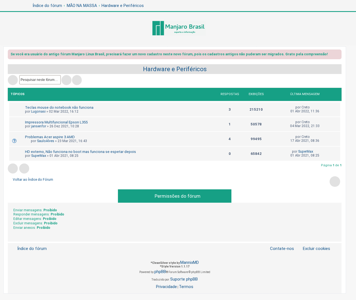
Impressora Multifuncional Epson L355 (56, 122)
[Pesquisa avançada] (77, 80)
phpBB (160, 271)
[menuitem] (313, 248)
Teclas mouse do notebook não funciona (59, 107)
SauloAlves (45, 141)
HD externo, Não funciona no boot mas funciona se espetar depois (80, 152)
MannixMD (189, 262)
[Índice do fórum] (178, 28)
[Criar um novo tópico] (13, 80)
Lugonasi (38, 111)
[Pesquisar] (66, 80)
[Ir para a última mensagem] (312, 107)
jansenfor (38, 126)
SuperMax (38, 156)
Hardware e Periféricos (175, 69)
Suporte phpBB (184, 279)
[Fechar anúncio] (337, 55)
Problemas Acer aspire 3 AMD (50, 137)
